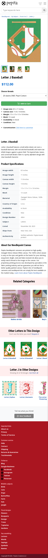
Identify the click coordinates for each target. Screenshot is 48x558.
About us (4, 429)
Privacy (4, 432)
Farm (3, 499)
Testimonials (6, 455)
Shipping (4, 449)
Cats (3, 490)
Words (3, 539)
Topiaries (5, 525)
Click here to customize (24, 128)
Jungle (3, 505)
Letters (4, 536)
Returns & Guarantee (9, 452)
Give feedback (25, 416)
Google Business (7, 466)
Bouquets (5, 516)
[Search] (44, 10)
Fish (2, 502)
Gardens (4, 528)
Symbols (4, 545)
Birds (3, 487)
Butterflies (5, 496)
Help (3, 443)
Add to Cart (26, 103)
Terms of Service (8, 435)
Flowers (4, 513)
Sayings (4, 542)
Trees (3, 522)
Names (4, 548)
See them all (33, 373)
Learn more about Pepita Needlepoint (28, 273)
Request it (35, 334)
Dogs (3, 493)
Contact (4, 446)
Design (4, 519)
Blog (3, 463)
